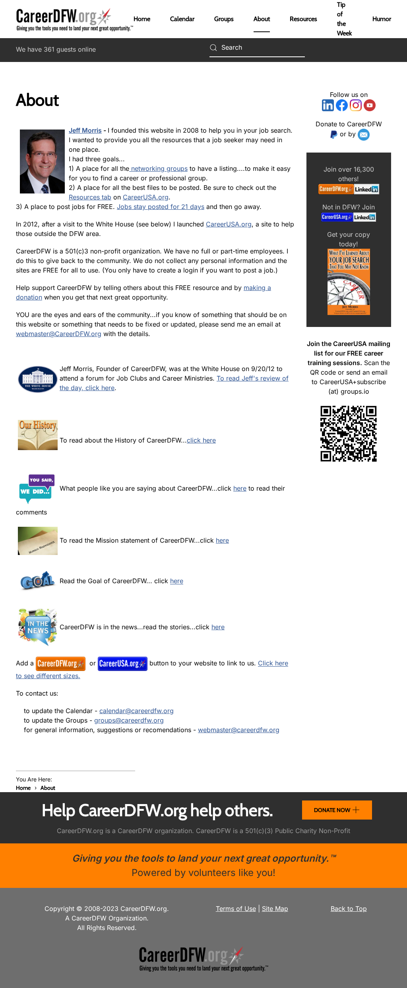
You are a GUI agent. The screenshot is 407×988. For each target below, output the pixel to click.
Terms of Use (236, 909)
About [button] (262, 19)
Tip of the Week (344, 19)
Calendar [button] (182, 19)
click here (201, 440)
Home (142, 19)
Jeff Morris (85, 130)
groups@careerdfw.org (129, 720)
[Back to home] (75, 19)
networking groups (158, 168)
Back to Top (349, 909)
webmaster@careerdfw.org (238, 730)
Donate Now (332, 810)
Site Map (275, 909)
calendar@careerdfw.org (136, 711)
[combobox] (257, 47)
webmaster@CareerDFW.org (58, 334)
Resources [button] (303, 19)
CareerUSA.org (146, 197)
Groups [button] (224, 19)
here (239, 488)
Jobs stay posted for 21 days (160, 207)
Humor (381, 19)
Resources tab (90, 197)
